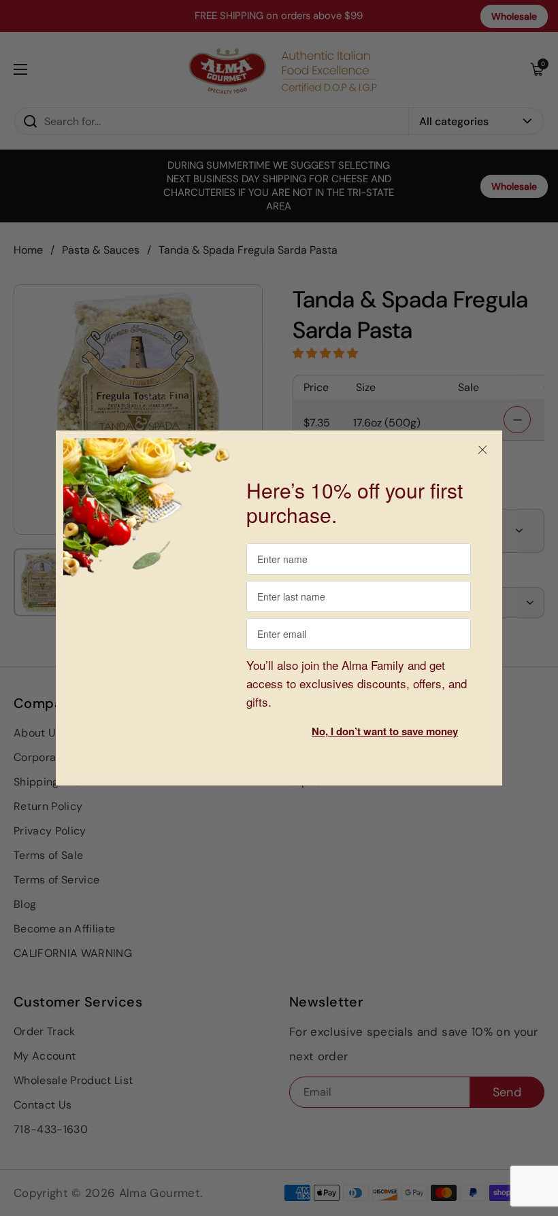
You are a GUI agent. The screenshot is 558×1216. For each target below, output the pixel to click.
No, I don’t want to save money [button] (385, 731)
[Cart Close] (482, 450)
